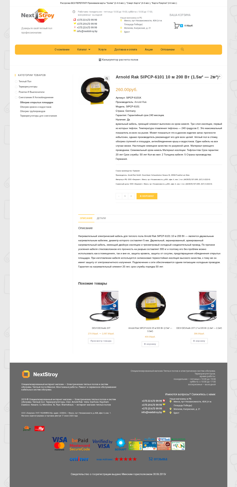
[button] (118, 59)
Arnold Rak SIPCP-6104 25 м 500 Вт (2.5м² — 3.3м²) (150, 329)
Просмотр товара (101, 341)
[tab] (86, 218)
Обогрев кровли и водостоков (35, 107)
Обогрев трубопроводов (32, 111)
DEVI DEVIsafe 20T (101, 328)
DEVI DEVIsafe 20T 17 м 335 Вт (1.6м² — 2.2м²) (199, 328)
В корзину (147, 196)
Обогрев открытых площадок (36, 102)
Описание (86, 218)
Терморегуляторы (28, 86)
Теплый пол (25, 81)
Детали (101, 218)
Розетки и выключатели (31, 92)
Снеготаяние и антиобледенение (36, 97)
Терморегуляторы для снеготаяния (38, 115)
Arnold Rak (140, 102)
